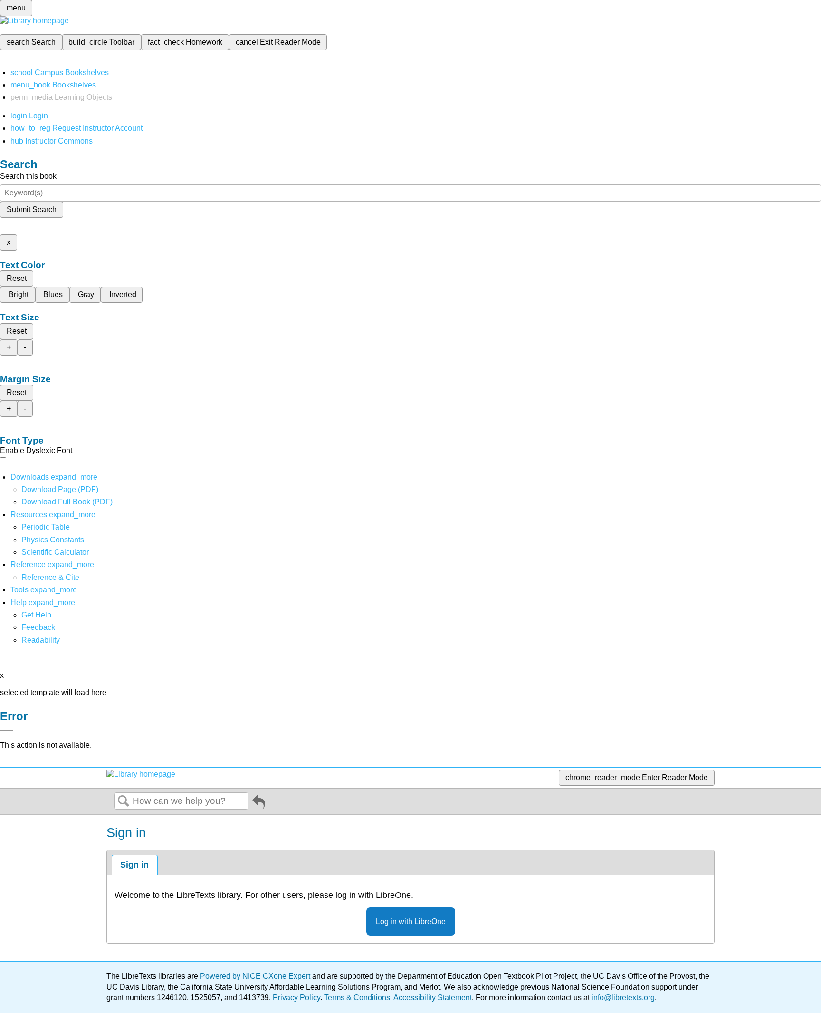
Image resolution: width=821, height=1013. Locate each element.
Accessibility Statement (432, 998)
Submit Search (32, 209)
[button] (38, 627)
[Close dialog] (6, 730)
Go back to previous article (258, 803)
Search (123, 801)
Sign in (134, 864)
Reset (17, 278)
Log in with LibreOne (411, 921)
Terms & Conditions (357, 998)
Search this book (28, 176)
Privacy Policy (296, 998)
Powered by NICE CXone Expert (256, 976)
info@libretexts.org (622, 998)
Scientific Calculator (55, 552)
